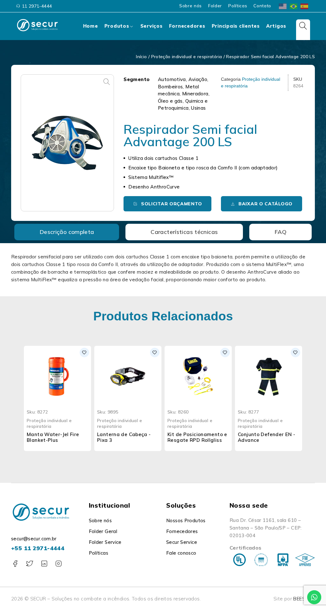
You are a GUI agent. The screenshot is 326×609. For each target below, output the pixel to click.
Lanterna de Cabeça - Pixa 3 (124, 437)
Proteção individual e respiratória (186, 56)
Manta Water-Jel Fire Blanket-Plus (53, 437)
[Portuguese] (294, 5)
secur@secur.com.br (34, 539)
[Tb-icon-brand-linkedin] (44, 564)
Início (141, 56)
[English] (283, 5)
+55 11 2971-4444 (37, 548)
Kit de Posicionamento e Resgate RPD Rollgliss (197, 437)
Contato (262, 5)
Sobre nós (190, 5)
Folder (215, 5)
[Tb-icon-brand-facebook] (15, 564)
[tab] (66, 232)
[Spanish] (305, 5)
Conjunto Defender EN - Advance (266, 437)
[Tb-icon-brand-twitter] (29, 564)
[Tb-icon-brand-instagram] (58, 564)
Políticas (237, 5)
